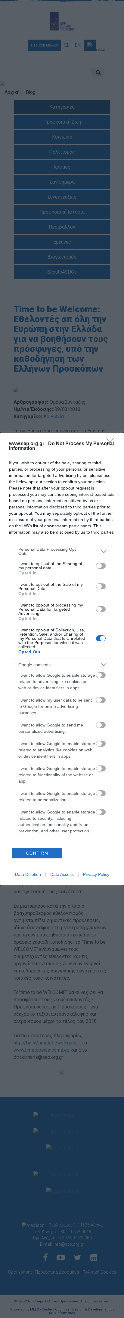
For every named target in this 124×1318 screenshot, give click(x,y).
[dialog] (62, 659)
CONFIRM (37, 853)
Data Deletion (28, 874)
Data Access (62, 874)
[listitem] (62, 551)
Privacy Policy (96, 874)
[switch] (101, 566)
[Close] (112, 444)
